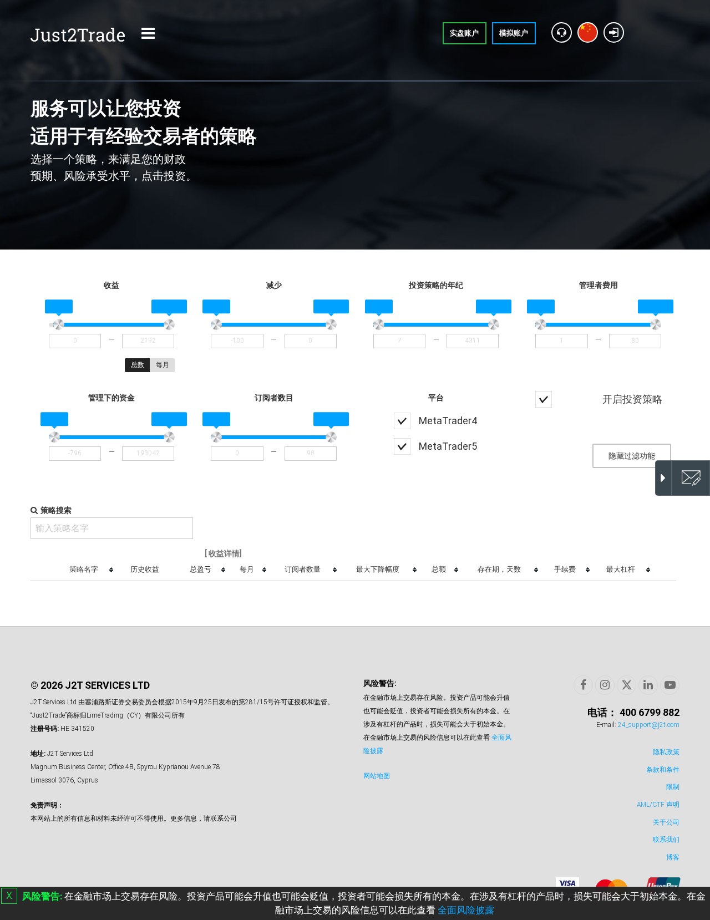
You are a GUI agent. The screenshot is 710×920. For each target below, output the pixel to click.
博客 (672, 857)
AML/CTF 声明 (658, 805)
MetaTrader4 (448, 420)
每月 (162, 365)
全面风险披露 (466, 910)
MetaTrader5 (448, 446)
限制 (672, 787)
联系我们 (666, 839)
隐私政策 (666, 752)
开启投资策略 (632, 399)
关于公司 (666, 822)
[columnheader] (87, 570)
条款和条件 (662, 770)
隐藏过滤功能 (631, 455)
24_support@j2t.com (648, 725)
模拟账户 (513, 33)
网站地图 (376, 776)
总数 (137, 365)
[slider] (58, 325)
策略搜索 (56, 510)
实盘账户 (464, 33)
